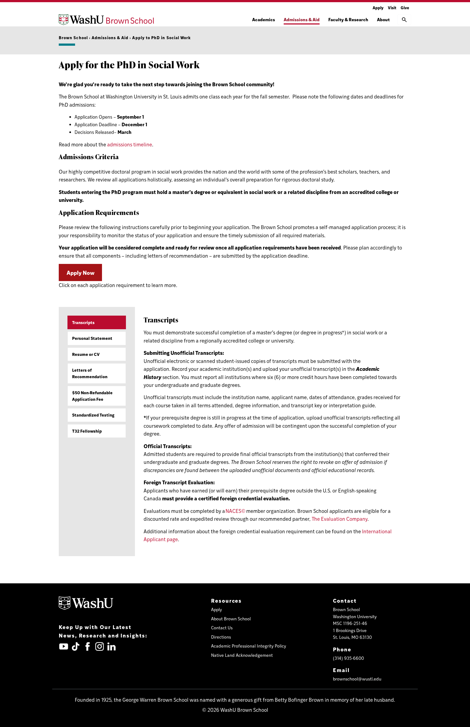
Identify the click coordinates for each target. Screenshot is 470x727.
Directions (221, 637)
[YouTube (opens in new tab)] (64, 646)
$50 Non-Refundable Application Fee (92, 395)
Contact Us (222, 627)
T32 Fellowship (87, 431)
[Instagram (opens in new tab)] (99, 646)
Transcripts (83, 322)
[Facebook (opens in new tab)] (87, 646)
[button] (404, 19)
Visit (392, 7)
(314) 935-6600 (348, 658)
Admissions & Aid (110, 37)
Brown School (73, 37)
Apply (378, 7)
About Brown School (231, 618)
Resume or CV (86, 354)
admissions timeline (129, 144)
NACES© (235, 510)
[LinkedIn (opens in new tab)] (111, 646)
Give (405, 7)
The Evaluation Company (339, 518)
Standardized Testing (93, 415)
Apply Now (80, 272)
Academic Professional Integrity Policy (248, 646)
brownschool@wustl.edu (357, 679)
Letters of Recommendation (89, 373)
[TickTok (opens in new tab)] (76, 646)
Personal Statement (92, 338)
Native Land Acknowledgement (242, 655)
